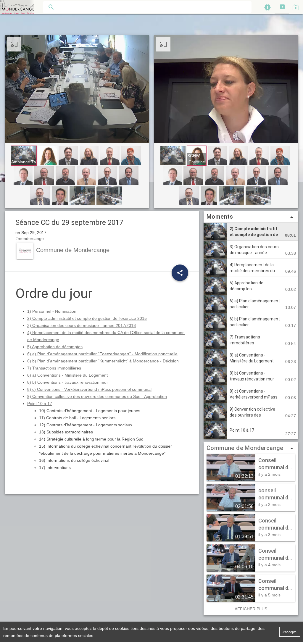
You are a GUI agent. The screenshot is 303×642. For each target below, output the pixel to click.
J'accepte (289, 632)
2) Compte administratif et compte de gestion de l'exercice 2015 (87, 318)
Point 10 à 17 (39, 403)
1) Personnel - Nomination (51, 311)
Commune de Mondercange (245, 447)
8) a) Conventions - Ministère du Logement (67, 375)
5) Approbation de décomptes (55, 346)
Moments (251, 217)
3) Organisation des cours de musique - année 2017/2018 (81, 325)
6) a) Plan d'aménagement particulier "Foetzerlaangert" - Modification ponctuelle (102, 353)
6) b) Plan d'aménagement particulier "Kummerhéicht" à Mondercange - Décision (103, 361)
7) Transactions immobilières (54, 368)
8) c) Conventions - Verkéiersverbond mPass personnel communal (89, 389)
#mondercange (29, 238)
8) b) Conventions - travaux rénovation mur (67, 382)
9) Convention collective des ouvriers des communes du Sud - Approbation (97, 396)
